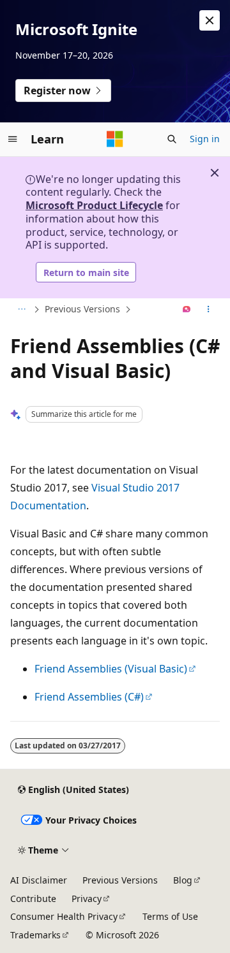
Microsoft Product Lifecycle (94, 205)
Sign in (205, 139)
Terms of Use (170, 916)
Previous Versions (82, 309)
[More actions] (208, 310)
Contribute (33, 898)
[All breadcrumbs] (21, 310)
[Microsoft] (115, 139)
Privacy (87, 898)
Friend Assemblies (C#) (89, 697)
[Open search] (172, 138)
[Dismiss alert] (209, 20)
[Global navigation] (13, 138)
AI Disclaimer (38, 880)
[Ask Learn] (186, 310)
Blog (182, 880)
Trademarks (35, 935)
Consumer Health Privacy (64, 916)
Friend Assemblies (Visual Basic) (110, 669)
